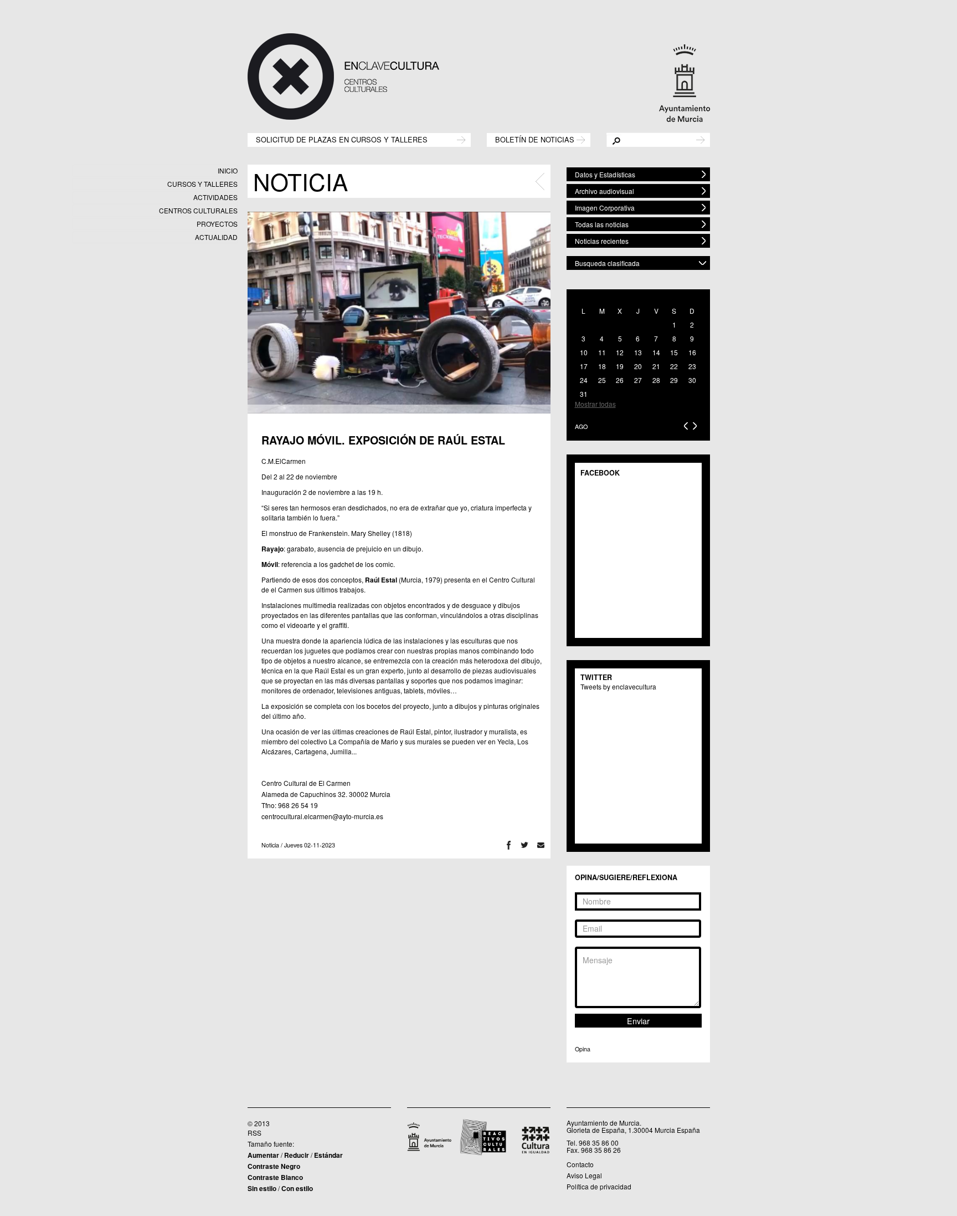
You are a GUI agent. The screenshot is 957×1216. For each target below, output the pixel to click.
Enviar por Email (540, 845)
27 (638, 380)
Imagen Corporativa (605, 207)
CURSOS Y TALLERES (202, 183)
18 (602, 366)
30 (692, 380)
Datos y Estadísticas (605, 174)
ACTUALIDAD (216, 237)
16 (692, 352)
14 (656, 352)
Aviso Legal (584, 1175)
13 (638, 352)
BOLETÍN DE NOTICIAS (534, 139)
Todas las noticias (602, 224)
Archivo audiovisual (604, 191)
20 (638, 366)
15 (674, 352)
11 (602, 352)
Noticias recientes (602, 241)
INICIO (228, 170)
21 (656, 366)
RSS (254, 1132)
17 (584, 366)
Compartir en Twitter (524, 845)
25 (602, 380)
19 (620, 366)
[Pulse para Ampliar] (399, 312)
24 (584, 380)
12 (620, 352)
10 (584, 352)
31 (584, 393)
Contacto (580, 1164)
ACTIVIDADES (215, 197)
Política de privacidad (599, 1186)
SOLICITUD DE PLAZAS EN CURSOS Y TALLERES (342, 139)
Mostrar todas (595, 403)
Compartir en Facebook (508, 845)
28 (656, 380)
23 (692, 366)
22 (674, 366)
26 (620, 380)
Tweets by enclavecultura (618, 686)
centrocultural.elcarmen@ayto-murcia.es (322, 816)
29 (674, 380)
